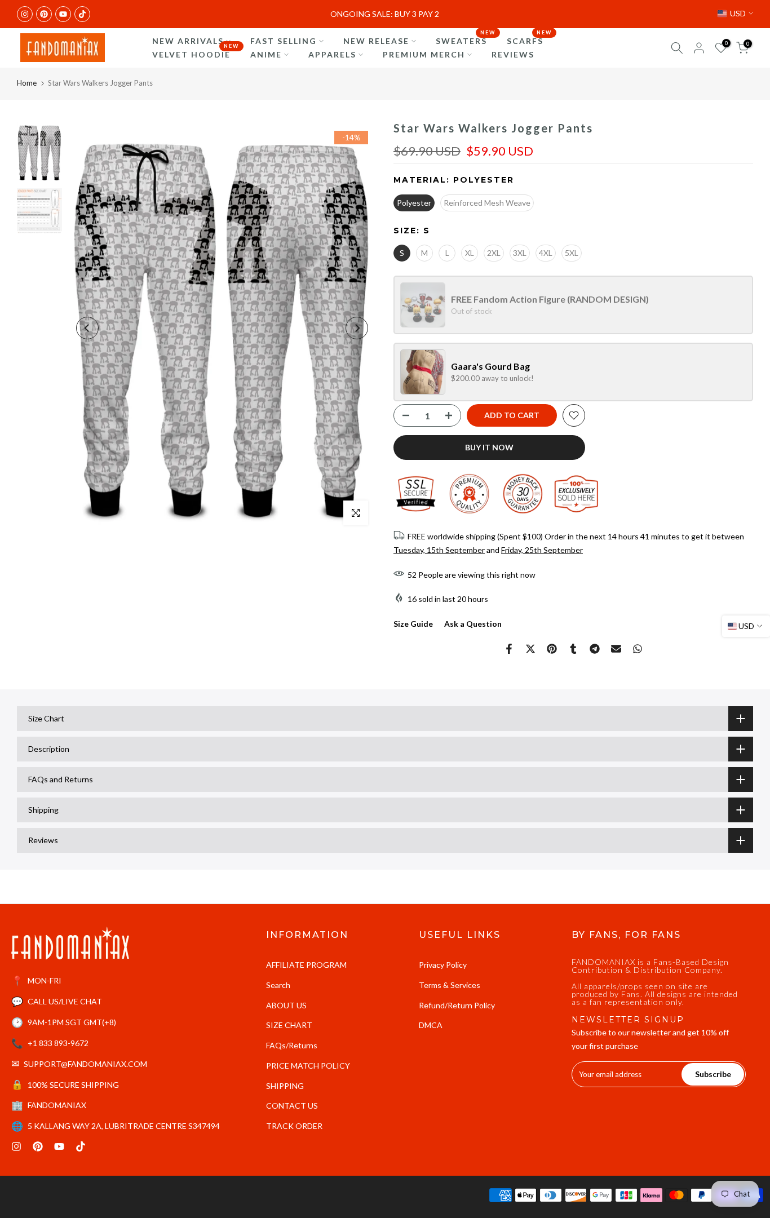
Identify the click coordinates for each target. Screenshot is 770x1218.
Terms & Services (449, 985)
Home (27, 82)
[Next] (357, 328)
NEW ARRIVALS (188, 41)
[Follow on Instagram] (25, 14)
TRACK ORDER (294, 1126)
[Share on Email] (616, 648)
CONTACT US (292, 1105)
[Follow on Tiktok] (82, 14)
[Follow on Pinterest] (44, 14)
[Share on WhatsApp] (637, 648)
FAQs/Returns (291, 1045)
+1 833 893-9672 (58, 1043)
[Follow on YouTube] (63, 14)
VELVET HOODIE (195, 53)
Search (278, 985)
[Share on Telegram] (595, 648)
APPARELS (332, 54)
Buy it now (489, 447)
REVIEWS (513, 54)
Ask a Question (473, 623)
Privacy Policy (443, 964)
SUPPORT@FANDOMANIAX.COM (85, 1064)
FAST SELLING (283, 41)
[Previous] (87, 328)
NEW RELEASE (376, 41)
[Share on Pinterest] (552, 648)
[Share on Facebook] (509, 648)
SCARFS (529, 40)
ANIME (266, 54)
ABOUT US (286, 1005)
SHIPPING (285, 1086)
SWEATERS (465, 40)
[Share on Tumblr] (573, 648)
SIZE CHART (289, 1025)
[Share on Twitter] (530, 648)
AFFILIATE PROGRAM (306, 964)
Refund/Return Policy (457, 1005)
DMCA (430, 1025)
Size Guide (413, 623)
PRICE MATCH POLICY (308, 1065)
